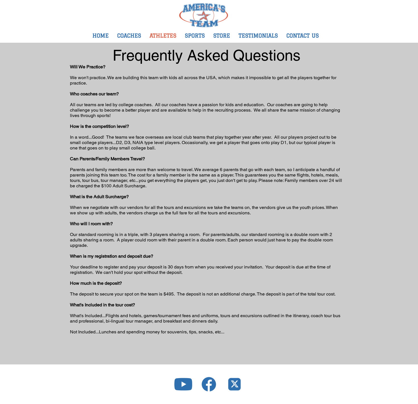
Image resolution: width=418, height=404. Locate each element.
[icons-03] (208, 384)
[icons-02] (183, 384)
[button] (195, 35)
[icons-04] (234, 384)
